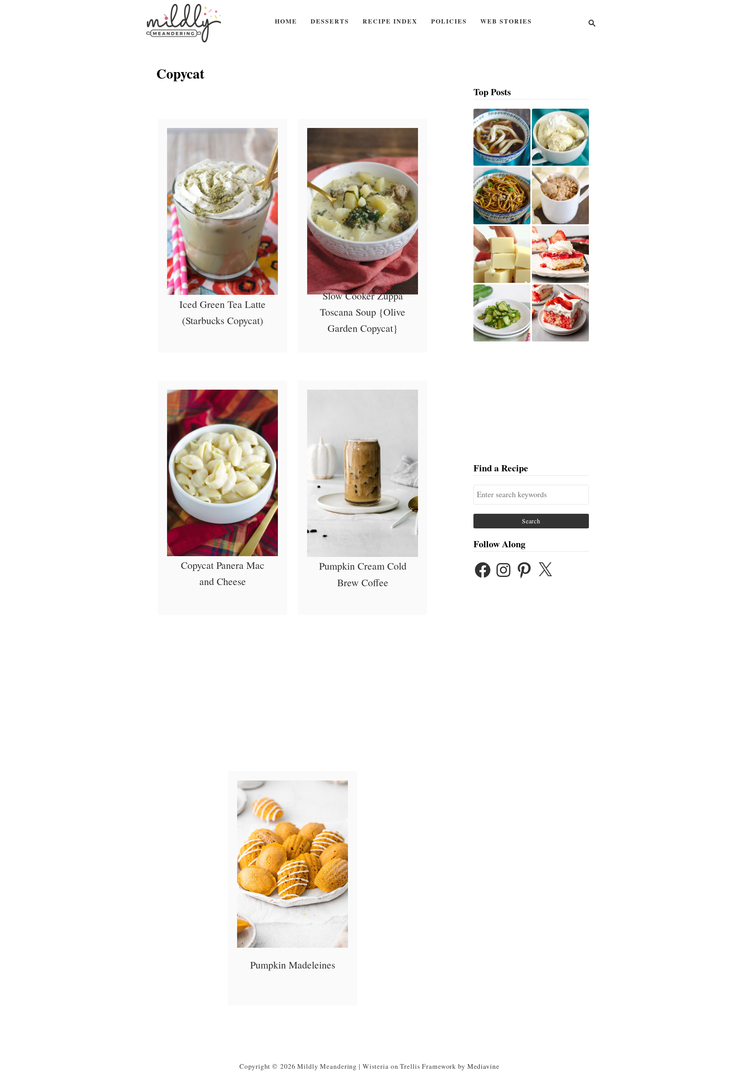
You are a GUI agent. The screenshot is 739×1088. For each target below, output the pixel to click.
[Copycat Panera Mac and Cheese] (222, 473)
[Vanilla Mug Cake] (560, 137)
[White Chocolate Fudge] (501, 254)
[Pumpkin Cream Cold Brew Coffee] (362, 473)
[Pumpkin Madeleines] (292, 864)
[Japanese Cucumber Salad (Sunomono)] (501, 312)
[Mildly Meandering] (183, 23)
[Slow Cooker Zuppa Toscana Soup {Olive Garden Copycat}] (362, 211)
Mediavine (483, 1066)
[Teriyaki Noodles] (501, 195)
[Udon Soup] (501, 137)
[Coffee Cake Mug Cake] (560, 195)
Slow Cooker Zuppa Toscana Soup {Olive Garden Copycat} (362, 312)
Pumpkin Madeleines (292, 964)
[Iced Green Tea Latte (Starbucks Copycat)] (222, 211)
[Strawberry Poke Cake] (560, 312)
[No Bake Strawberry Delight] (560, 254)
